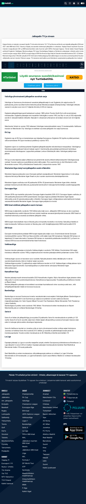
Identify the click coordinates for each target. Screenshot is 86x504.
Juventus (46, 427)
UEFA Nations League (30, 414)
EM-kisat (25, 411)
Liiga (24, 453)
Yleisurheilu (6, 421)
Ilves (44, 448)
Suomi (45, 444)
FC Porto (46, 431)
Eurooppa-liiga (28, 407)
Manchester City (49, 397)
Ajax (44, 417)
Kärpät (45, 458)
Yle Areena (6, 470)
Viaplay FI (5, 460)
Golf (3, 427)
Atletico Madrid (49, 434)
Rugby (4, 411)
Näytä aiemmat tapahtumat (43, 70)
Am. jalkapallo (7, 401)
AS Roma (46, 421)
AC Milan (46, 424)
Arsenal (46, 394)
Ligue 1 (25, 421)
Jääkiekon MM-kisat (30, 450)
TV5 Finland (6, 480)
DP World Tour (28, 463)
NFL (23, 457)
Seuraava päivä (52, 85)
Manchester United (50, 407)
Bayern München (49, 414)
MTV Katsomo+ (8, 477)
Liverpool (46, 401)
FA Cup (25, 397)
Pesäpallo (5, 451)
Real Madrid (47, 437)
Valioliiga (25, 401)
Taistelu (5, 437)
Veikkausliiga (27, 417)
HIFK (44, 461)
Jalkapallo (6, 394)
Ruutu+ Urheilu (7, 467)
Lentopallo (6, 414)
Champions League (29, 404)
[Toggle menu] (78, 3)
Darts (4, 431)
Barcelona (47, 441)
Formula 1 (26, 460)
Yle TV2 (5, 473)
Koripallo (5, 404)
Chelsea (46, 404)
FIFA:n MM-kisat (28, 434)
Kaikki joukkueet (49, 468)
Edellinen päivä (34, 85)
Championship (28, 394)
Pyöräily (5, 444)
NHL (24, 437)
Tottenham (47, 411)
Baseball (5, 407)
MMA (24, 485)
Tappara (46, 454)
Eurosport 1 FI (7, 463)
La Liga (25, 431)
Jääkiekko (6, 397)
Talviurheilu (6, 448)
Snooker (5, 434)
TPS (44, 451)
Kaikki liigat (26, 491)
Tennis (4, 424)
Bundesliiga (26, 424)
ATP (23, 467)
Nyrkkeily (26, 470)
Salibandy (5, 417)
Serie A (25, 427)
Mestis (24, 446)
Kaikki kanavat (7, 483)
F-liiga (24, 488)
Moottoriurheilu (8, 441)
